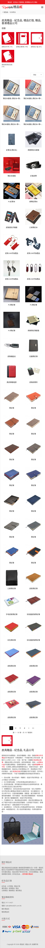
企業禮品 (5, 890)
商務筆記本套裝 (33, 150)
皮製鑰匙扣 (12, 356)
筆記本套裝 (12, 176)
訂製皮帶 (33, 176)
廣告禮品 (5, 888)
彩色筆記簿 (12, 640)
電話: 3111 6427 (7, 903)
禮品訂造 (17, 886)
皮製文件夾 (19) (7, 47)
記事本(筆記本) (11, 150)
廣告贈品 (19, 890)
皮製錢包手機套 (11, 227)
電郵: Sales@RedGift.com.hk (11, 906)
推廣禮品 (12, 890)
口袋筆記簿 (12, 588)
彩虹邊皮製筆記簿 (33, 640)
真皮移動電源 (11, 382)
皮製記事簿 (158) (22, 47)
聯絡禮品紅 (5, 912)
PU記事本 (11, 201)
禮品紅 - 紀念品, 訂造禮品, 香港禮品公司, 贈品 (22, 2)
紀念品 (6, 12)
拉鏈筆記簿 (33, 356)
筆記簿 (11, 408)
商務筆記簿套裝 (33, 330)
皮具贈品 (13, 12)
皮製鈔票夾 (33, 382)
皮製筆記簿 (33, 588)
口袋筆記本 (33, 227)
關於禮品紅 (5, 909)
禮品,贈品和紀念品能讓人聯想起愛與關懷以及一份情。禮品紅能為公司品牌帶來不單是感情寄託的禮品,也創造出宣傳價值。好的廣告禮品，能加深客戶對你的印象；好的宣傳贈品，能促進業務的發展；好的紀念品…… (22, 871)
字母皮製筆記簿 (11, 614)
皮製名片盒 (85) (36, 47)
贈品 (17, 888)
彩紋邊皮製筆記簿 (33, 614)
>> (33, 728)
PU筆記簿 (11, 305)
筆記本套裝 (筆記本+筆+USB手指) (33, 98)
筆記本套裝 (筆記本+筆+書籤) (33, 124)
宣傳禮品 (12, 888)
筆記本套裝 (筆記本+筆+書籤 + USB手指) (12, 124)
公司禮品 (10, 886)
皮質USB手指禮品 (11, 253)
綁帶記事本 (33, 201)
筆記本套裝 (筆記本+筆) (11, 98)
